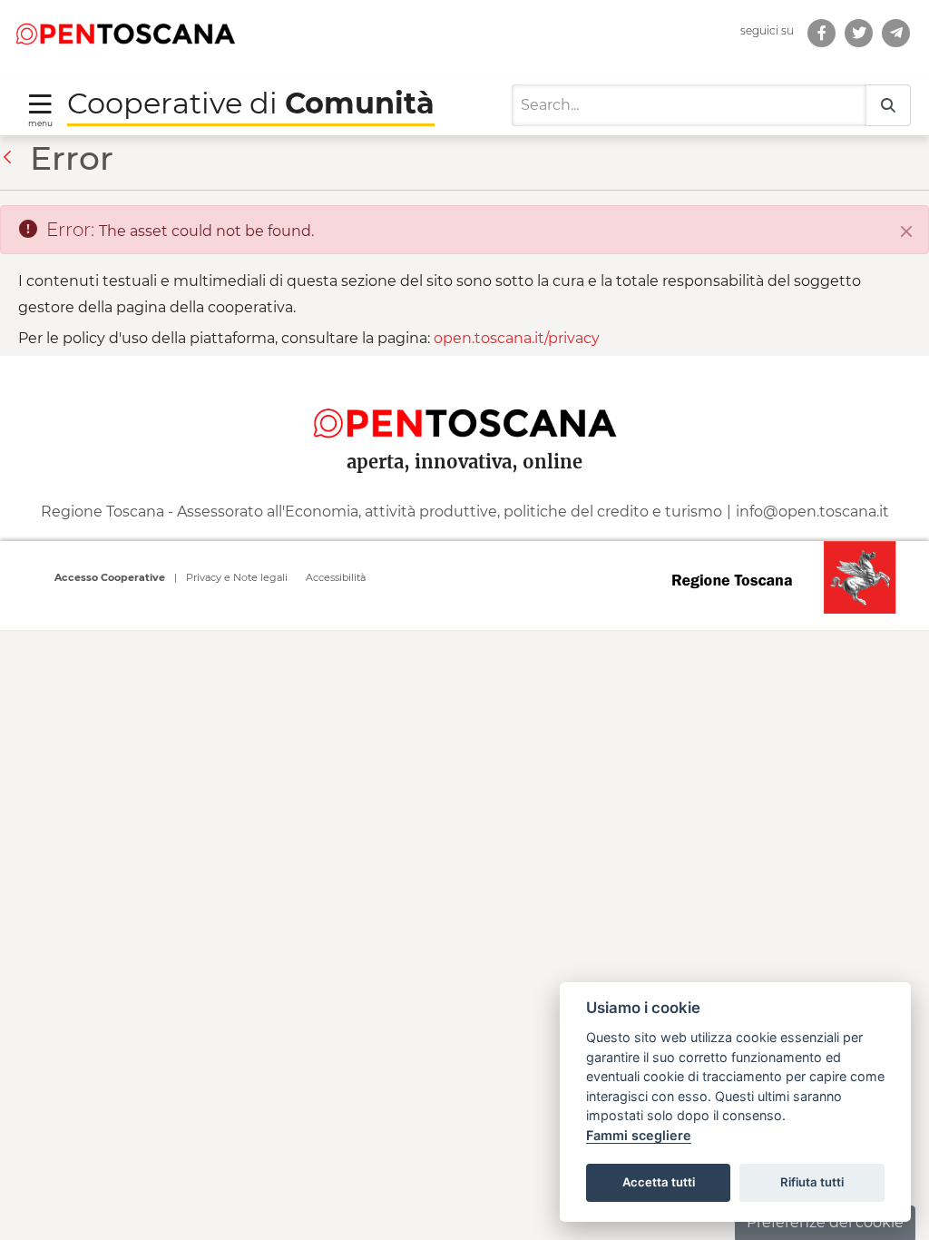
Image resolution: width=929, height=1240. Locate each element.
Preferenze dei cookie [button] (825, 1222)
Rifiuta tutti (812, 1182)
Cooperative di (251, 103)
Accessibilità (336, 577)
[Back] (12, 158)
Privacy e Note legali (237, 577)
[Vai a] (896, 33)
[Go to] (125, 33)
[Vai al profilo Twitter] (859, 33)
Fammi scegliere (638, 1135)
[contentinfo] (464, 492)
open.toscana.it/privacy (517, 338)
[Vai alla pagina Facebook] (821, 33)
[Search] (888, 106)
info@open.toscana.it (812, 511)
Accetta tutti (658, 1182)
